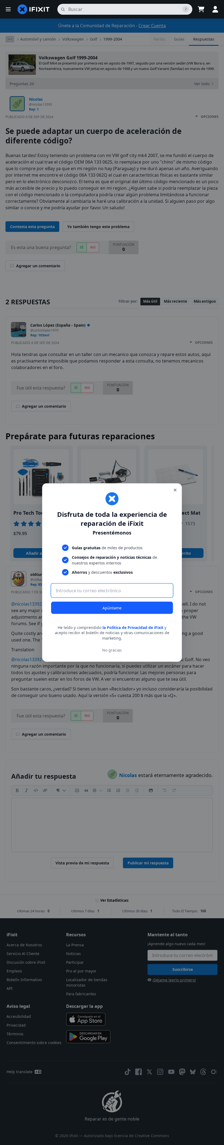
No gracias (112, 650)
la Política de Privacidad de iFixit (132, 627)
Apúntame (112, 607)
